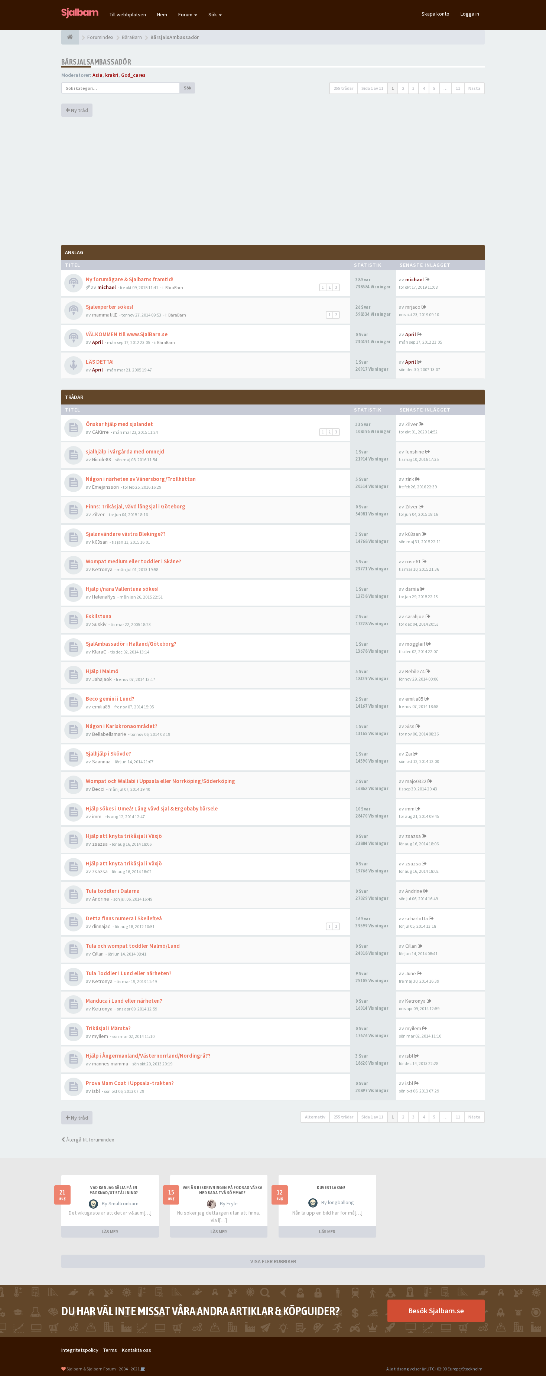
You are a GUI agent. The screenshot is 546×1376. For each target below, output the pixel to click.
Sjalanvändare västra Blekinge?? (126, 533)
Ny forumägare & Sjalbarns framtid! (129, 279)
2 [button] (403, 88)
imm (96, 816)
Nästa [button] (474, 88)
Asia (97, 75)
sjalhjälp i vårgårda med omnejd (125, 451)
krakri (111, 75)
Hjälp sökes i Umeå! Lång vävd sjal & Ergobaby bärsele (152, 808)
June (410, 973)
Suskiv (99, 624)
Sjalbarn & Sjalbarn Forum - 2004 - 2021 (103, 1369)
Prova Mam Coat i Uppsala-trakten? (130, 1083)
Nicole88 (101, 459)
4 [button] (424, 88)
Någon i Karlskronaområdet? (121, 726)
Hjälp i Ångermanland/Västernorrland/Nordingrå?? (148, 1055)
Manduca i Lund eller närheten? (124, 1000)
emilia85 (101, 706)
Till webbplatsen (128, 14)
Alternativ (315, 1117)
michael (106, 287)
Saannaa (101, 761)
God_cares (133, 75)
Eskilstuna (98, 616)
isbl (409, 1055)
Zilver (411, 424)
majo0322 (415, 781)
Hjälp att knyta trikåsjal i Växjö (124, 835)
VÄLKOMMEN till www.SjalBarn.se (127, 334)
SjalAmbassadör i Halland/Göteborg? (131, 643)
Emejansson (105, 487)
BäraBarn (174, 287)
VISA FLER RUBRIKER (273, 1261)
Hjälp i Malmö (102, 671)
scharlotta (416, 918)
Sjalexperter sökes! (109, 306)
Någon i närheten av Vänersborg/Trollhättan (141, 478)
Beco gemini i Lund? (110, 698)
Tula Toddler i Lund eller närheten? (129, 973)
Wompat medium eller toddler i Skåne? (133, 561)
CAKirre (100, 432)
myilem (100, 1036)
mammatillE (104, 314)
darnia (412, 589)
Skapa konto (435, 13)
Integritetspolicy (79, 1350)
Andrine (100, 898)
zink (409, 479)
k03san (100, 541)
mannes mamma (110, 1063)
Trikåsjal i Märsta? (108, 1028)
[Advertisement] (273, 180)
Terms (110, 1350)
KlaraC (99, 651)
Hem (162, 14)
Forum (186, 14)
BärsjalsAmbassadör (96, 62)
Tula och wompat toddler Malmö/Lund (133, 945)
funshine (414, 451)
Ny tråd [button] (79, 110)
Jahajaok (102, 679)
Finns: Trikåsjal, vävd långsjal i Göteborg (135, 506)
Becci (98, 789)
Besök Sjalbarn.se (436, 1310)
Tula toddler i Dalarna (113, 890)
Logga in (470, 13)
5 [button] (434, 88)
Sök (213, 14)
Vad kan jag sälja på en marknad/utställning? (114, 1190)
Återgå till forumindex (89, 1139)
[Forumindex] (70, 37)
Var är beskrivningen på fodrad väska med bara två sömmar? (222, 1190)
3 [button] (413, 88)
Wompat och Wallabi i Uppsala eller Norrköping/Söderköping (160, 780)
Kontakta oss (136, 1350)
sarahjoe (415, 616)
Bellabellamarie (109, 734)
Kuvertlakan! (331, 1187)
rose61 (413, 561)
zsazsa (100, 844)
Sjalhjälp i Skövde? (108, 753)
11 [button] (458, 88)
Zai (408, 753)
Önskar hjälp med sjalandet (119, 423)
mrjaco (412, 307)
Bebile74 (415, 671)
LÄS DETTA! (100, 361)
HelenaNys (104, 596)
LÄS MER (110, 1231)
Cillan (98, 953)
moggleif (415, 644)
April (97, 342)
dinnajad (101, 926)
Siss (410, 726)
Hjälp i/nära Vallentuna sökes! (122, 588)
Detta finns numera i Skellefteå (124, 918)
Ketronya (102, 569)
